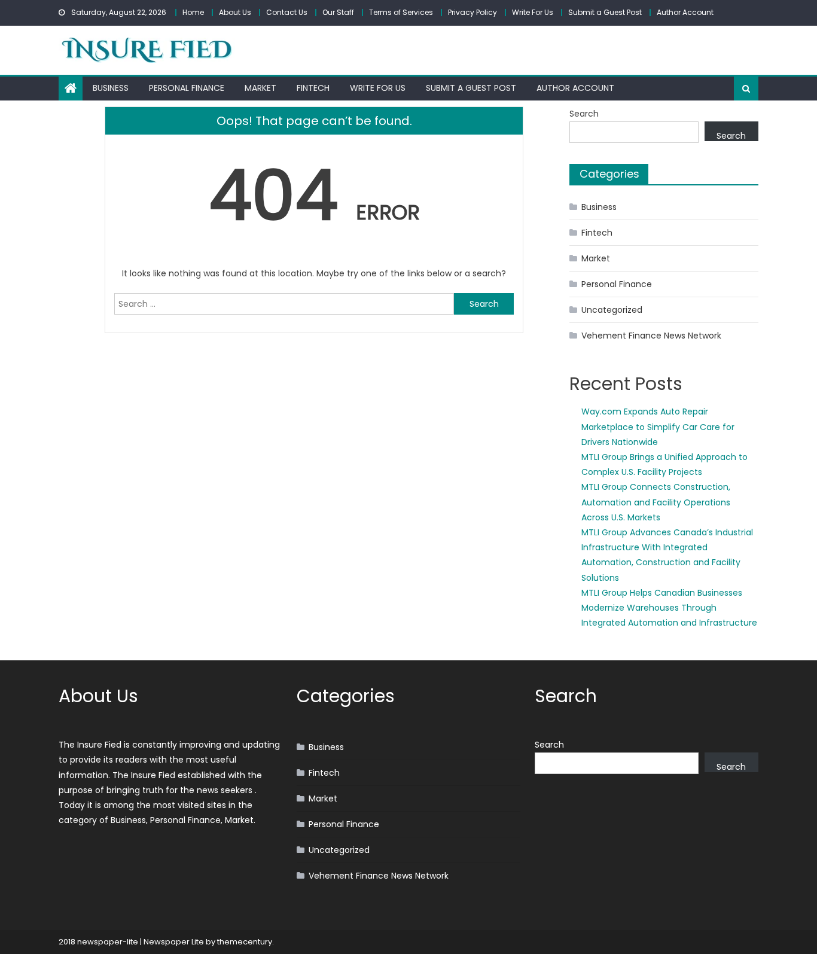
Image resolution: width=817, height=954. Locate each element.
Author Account (685, 12)
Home (193, 12)
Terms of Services (401, 12)
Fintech (313, 88)
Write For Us (532, 12)
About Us (235, 12)
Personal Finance (186, 88)
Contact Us (286, 12)
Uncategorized (611, 310)
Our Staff (338, 12)
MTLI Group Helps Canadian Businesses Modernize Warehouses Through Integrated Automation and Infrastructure (669, 608)
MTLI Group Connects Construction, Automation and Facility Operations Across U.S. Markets (655, 502)
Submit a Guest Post (605, 12)
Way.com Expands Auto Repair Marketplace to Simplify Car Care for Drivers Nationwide (657, 426)
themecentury (244, 941)
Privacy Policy (472, 12)
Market (260, 88)
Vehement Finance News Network (651, 336)
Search (584, 114)
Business (111, 88)
